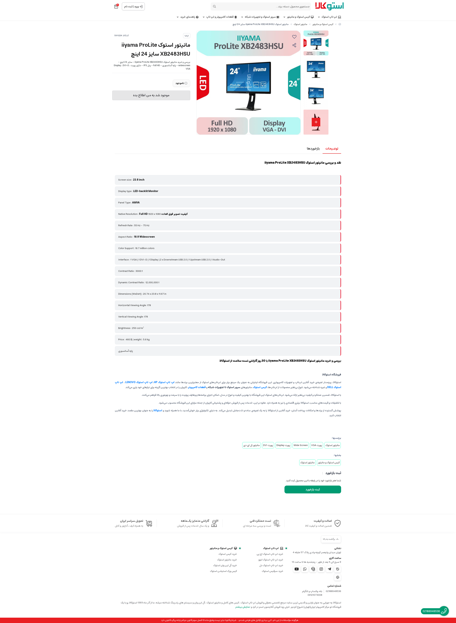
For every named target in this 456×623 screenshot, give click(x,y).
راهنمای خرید (187, 17)
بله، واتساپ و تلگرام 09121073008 (312, 593)
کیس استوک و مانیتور (298, 17)
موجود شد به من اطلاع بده (151, 95)
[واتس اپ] (304, 569)
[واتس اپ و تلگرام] (313, 569)
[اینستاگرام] (321, 569)
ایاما (187, 36)
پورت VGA (316, 445)
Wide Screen (301, 445)
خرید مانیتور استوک (227, 560)
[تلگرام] (329, 569)
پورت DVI (268, 445)
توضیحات (331, 149)
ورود (136, 6)
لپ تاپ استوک (329, 17)
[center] (214, 6)
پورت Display (283, 445)
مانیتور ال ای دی (251, 445)
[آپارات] (337, 577)
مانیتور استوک (300, 24)
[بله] (337, 569)
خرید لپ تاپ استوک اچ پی (270, 554)
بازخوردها (313, 149)
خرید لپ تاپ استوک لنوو (270, 560)
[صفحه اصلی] (339, 24)
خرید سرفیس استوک (272, 571)
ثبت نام (128, 6)
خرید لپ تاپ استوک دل (271, 565)
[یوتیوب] (296, 569)
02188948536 (333, 591)
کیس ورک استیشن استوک (223, 571)
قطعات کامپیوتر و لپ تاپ (220, 17)
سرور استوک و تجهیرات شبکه (260, 17)
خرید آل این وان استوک (225, 565)
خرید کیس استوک (228, 554)
